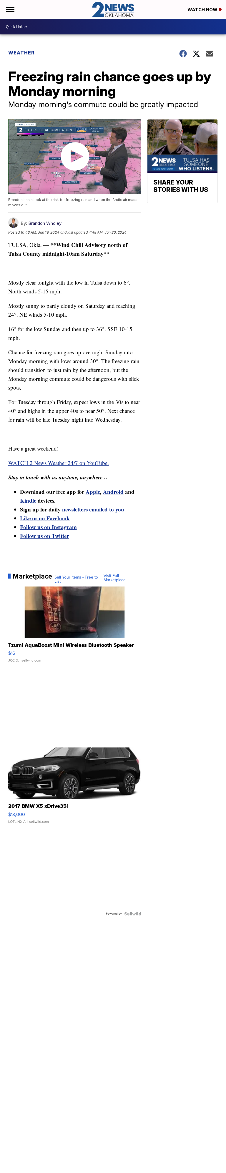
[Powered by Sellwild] (132, 914)
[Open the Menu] (9, 9)
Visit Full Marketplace (115, 578)
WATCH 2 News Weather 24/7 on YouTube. (58, 462)
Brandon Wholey (45, 223)
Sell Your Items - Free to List (76, 579)
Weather (21, 53)
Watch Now (203, 9)
